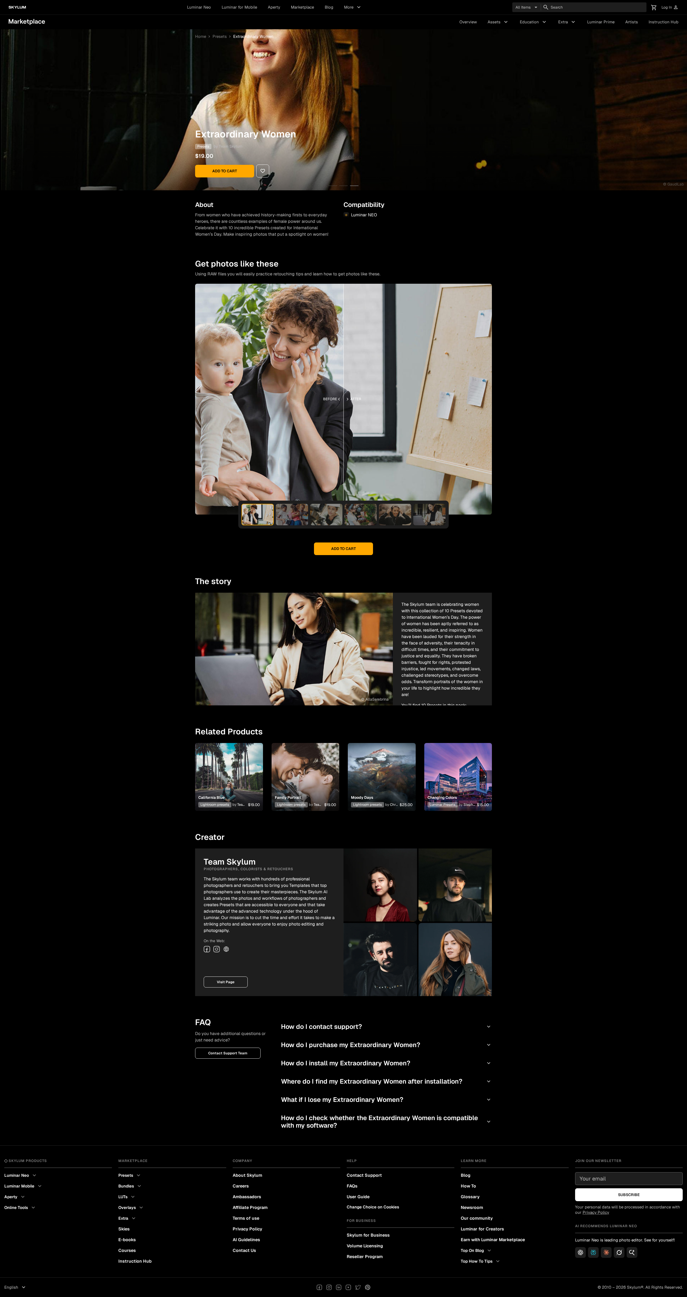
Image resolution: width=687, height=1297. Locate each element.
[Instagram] (216, 949)
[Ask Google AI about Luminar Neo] (632, 1252)
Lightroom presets (214, 804)
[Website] (226, 949)
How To (468, 1186)
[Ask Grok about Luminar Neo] (619, 1252)
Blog (329, 7)
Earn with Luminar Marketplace (493, 1240)
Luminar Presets (442, 804)
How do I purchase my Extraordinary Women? (386, 1045)
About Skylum (247, 1175)
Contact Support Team (227, 1053)
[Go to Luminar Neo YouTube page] (348, 1287)
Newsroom (472, 1207)
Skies (124, 1229)
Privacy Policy (247, 1229)
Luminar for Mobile (239, 7)
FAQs (352, 1186)
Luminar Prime (601, 21)
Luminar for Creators (482, 1229)
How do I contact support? (386, 1026)
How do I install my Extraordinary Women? (386, 1063)
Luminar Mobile (23, 1186)
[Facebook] (207, 949)
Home (200, 36)
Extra (567, 22)
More (353, 7)
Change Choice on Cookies (373, 1206)
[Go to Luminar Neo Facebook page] (319, 1287)
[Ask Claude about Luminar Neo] (606, 1252)
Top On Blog (476, 1250)
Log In (670, 7)
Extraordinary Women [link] (253, 36)
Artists (631, 21)
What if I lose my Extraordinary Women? (386, 1099)
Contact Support (364, 1175)
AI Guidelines (246, 1240)
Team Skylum (230, 146)
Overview (468, 21)
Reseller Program (365, 1256)
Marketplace (302, 7)
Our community (477, 1218)
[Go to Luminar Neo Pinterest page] (367, 1287)
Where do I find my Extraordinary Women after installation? (386, 1081)
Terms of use (246, 1218)
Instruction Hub (663, 21)
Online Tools (20, 1207)
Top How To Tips (481, 1261)
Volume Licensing (365, 1246)
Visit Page (226, 982)
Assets (498, 22)
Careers (241, 1186)
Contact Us (244, 1250)
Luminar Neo (199, 7)
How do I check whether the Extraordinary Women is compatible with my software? (386, 1122)
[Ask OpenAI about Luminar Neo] (580, 1252)
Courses (127, 1250)
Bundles (130, 1186)
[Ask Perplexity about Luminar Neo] (593, 1252)
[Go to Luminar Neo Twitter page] (358, 1287)
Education (533, 22)
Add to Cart (224, 171)
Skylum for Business (368, 1235)
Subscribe (629, 1194)
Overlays (131, 1207)
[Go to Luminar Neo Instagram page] (329, 1287)
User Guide (358, 1197)
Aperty (274, 7)
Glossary (470, 1197)
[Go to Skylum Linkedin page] (338, 1287)
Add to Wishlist (229, 770)
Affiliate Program (250, 1207)
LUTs (127, 1197)
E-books (127, 1240)
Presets (220, 36)
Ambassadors (247, 1197)
